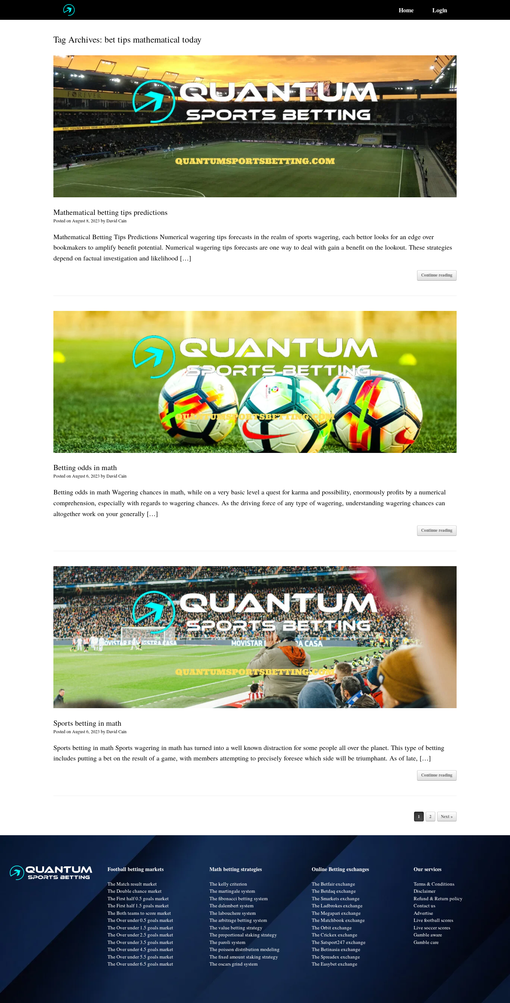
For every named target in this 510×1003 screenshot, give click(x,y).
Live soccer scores (432, 927)
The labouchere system (232, 913)
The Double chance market (135, 891)
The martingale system (232, 891)
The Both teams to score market (139, 913)
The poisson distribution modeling (244, 949)
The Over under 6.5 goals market (140, 963)
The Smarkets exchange (336, 898)
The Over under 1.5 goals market (140, 927)
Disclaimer (424, 891)
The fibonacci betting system (238, 898)
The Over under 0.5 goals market (140, 920)
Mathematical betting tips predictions (110, 212)
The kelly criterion (228, 883)
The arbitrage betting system (238, 920)
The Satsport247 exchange (339, 942)
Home (406, 10)
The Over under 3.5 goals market (140, 942)
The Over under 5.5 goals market (140, 956)
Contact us (424, 905)
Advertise (423, 913)
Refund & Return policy (438, 898)
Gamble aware (428, 934)
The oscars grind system (233, 963)
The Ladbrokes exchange (337, 905)
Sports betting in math (87, 723)
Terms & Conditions (434, 883)
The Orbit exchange (332, 927)
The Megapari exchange (336, 913)
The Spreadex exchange (336, 956)
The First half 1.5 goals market (138, 905)
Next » (447, 817)
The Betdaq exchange (334, 891)
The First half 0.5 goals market (138, 898)
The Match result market (132, 883)
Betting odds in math (85, 467)
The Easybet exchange (334, 963)
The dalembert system (231, 905)
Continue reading (437, 275)
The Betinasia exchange (336, 949)
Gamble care (426, 942)
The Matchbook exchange (338, 920)
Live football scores (433, 920)
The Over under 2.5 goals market (140, 934)
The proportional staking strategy (243, 934)
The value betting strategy (235, 927)
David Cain (116, 220)
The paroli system (227, 942)
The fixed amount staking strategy (243, 956)
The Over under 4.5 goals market (140, 949)
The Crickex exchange (334, 934)
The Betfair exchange (333, 883)
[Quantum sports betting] (68, 10)
